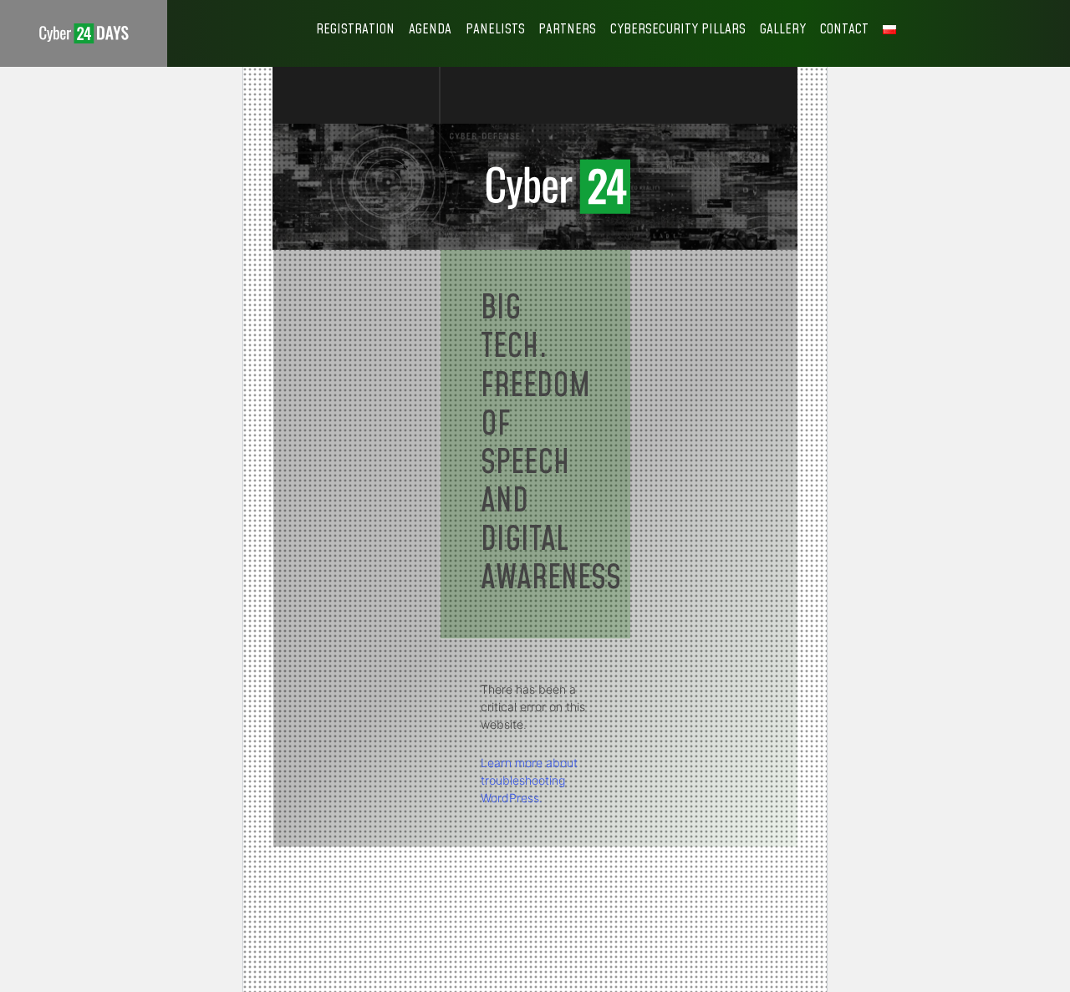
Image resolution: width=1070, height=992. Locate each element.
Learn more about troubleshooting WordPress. (529, 780)
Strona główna (83, 33)
